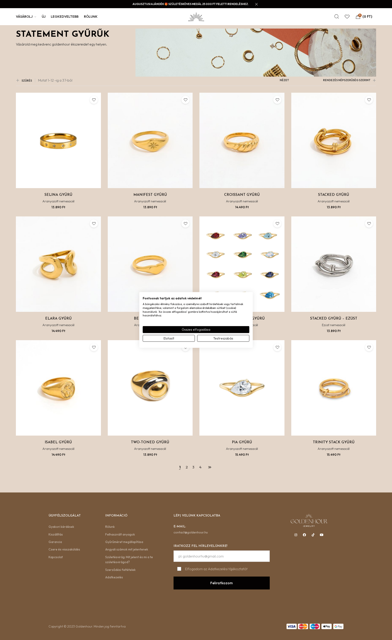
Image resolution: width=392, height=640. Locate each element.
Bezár (243, 371)
